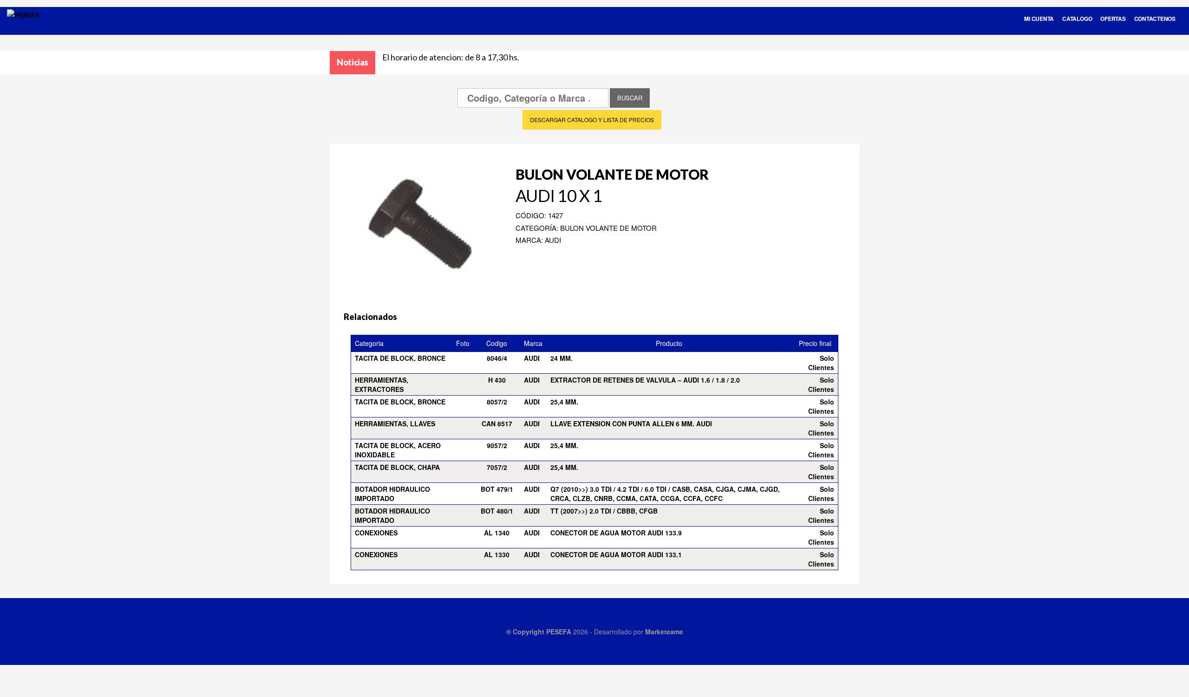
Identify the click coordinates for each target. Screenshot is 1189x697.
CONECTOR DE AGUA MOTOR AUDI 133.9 (616, 532)
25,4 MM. (564, 401)
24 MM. (561, 358)
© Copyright (526, 631)
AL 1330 (497, 554)
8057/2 (497, 401)
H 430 (497, 379)
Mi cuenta (1039, 18)
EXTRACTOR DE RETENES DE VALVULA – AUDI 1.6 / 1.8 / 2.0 (645, 379)
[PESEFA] (23, 27)
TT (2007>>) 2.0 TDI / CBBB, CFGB (604, 510)
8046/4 (497, 358)
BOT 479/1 (497, 489)
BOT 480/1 (497, 510)
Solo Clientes (821, 362)
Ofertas (1112, 18)
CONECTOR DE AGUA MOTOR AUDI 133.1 (616, 554)
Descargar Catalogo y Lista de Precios (592, 120)
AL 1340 (497, 532)
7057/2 (497, 467)
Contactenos (1155, 18)
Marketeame (664, 631)
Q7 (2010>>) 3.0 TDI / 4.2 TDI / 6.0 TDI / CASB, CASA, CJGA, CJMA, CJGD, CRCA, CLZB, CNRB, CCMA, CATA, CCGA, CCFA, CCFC (665, 493)
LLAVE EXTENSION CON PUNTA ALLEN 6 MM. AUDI (631, 423)
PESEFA (558, 631)
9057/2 (497, 445)
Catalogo (1077, 18)
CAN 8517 (497, 423)
